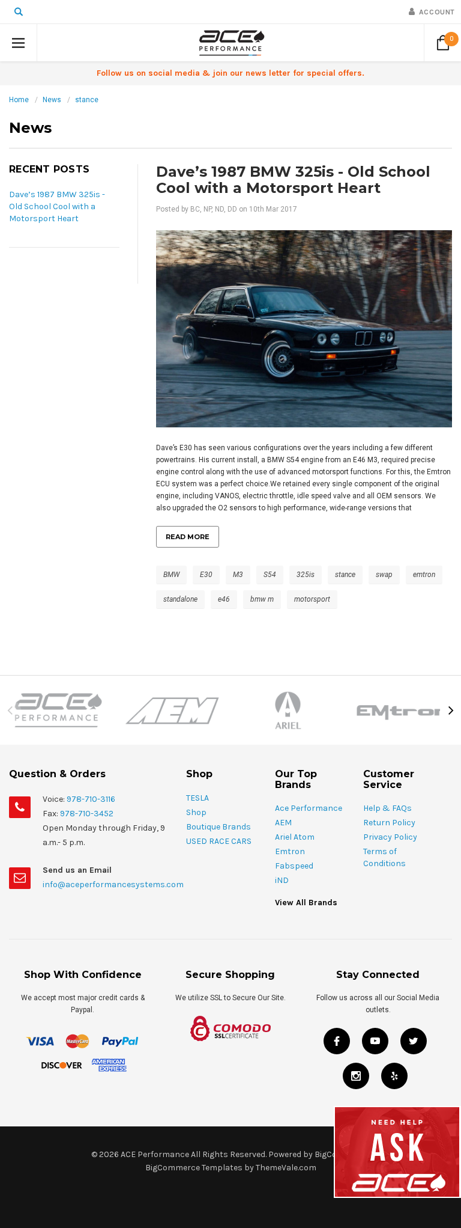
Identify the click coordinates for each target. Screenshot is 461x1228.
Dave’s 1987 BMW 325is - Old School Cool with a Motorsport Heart (57, 206)
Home (19, 100)
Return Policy (389, 822)
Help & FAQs (387, 808)
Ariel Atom (295, 837)
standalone (180, 599)
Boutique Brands (218, 827)
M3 (238, 574)
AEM (283, 822)
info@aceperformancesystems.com (113, 884)
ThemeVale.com (286, 1167)
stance (86, 100)
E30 (206, 574)
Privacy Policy (390, 837)
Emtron (290, 851)
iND (282, 880)
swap (384, 574)
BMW (171, 574)
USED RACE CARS (219, 841)
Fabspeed (294, 866)
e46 (224, 599)
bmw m (262, 599)
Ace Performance (308, 808)
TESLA (197, 798)
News (52, 100)
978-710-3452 (86, 813)
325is (306, 574)
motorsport (312, 599)
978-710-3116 (91, 799)
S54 (270, 574)
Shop (196, 812)
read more (187, 537)
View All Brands (306, 902)
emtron (424, 574)
